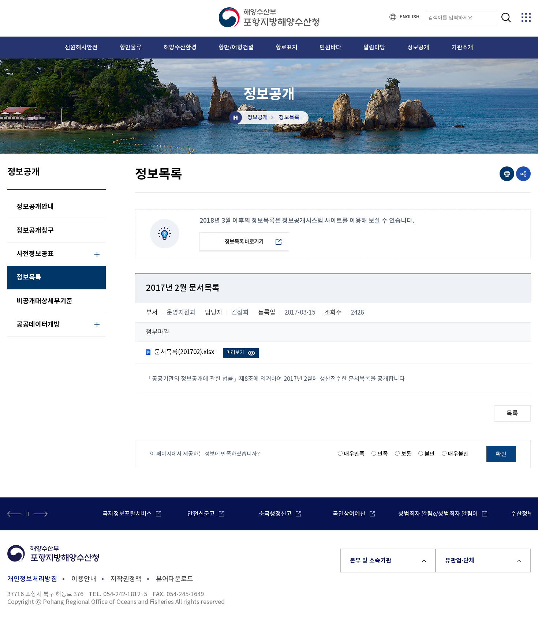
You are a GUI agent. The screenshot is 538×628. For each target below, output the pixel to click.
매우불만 (458, 454)
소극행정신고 (275, 514)
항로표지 (287, 47)
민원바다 (330, 47)
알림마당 (374, 47)
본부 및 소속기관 (370, 560)
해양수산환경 (180, 47)
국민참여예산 (349, 514)
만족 (383, 454)
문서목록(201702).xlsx (184, 352)
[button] (14, 514)
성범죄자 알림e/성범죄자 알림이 (438, 514)
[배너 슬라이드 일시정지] (27, 514)
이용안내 (83, 579)
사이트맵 (526, 17)
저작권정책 (126, 579)
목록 (512, 413)
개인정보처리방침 (32, 579)
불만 (430, 454)
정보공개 (418, 47)
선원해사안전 (81, 47)
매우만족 (354, 454)
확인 (501, 454)
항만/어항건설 (236, 47)
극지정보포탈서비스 (127, 514)
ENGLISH (409, 17)
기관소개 (462, 47)
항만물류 (131, 47)
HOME (235, 117)
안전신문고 (201, 514)
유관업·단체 (459, 560)
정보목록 (289, 117)
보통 (406, 454)
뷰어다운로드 (174, 579)
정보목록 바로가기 (244, 241)
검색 (506, 17)
